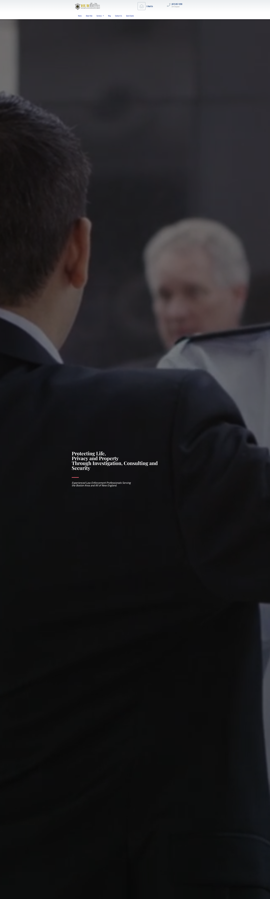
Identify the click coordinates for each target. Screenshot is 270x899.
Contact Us (118, 15)
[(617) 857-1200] (169, 5)
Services (99, 15)
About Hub (89, 15)
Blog (109, 15)
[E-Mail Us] (142, 6)
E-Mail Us (150, 6)
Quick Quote (130, 15)
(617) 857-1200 (177, 4)
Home (80, 15)
